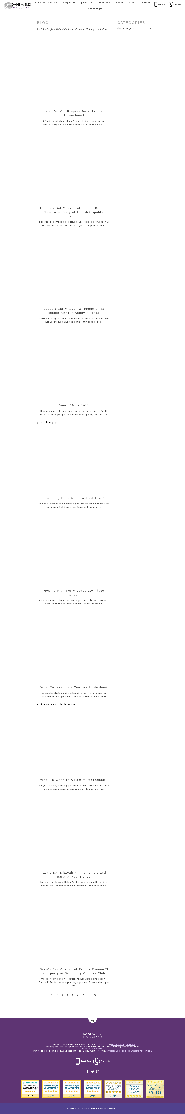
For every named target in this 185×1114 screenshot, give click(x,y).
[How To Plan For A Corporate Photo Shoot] (74, 550)
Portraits (86, 3)
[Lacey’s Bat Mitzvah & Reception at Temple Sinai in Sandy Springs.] (74, 268)
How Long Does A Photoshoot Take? (74, 498)
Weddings (104, 3)
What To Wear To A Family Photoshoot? (74, 779)
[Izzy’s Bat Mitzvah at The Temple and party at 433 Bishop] (74, 832)
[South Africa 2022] (74, 365)
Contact (145, 3)
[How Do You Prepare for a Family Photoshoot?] (74, 71)
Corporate (69, 3)
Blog (132, 3)
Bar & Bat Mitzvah (46, 3)
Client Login (95, 8)
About (119, 3)
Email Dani (130, 1044)
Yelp (118, 1051)
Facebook (125, 1051)
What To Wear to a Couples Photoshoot (74, 687)
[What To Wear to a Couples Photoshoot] (74, 647)
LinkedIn (148, 1051)
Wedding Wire (137, 1051)
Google (111, 1051)
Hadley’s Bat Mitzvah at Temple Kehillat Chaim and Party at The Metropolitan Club (74, 212)
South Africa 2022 (74, 405)
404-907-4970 (117, 1044)
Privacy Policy (97, 1049)
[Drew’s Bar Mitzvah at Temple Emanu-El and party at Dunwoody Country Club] (74, 929)
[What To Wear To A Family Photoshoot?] (74, 739)
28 (95, 995)
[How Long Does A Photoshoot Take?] (74, 458)
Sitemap (86, 1049)
